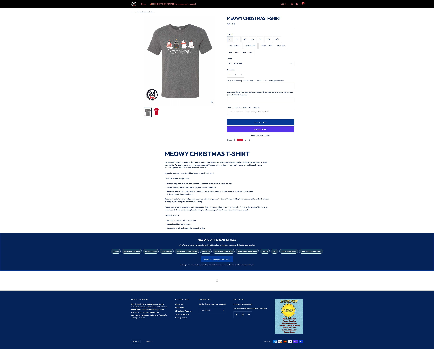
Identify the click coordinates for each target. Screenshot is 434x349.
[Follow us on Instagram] (243, 314)
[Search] (292, 4)
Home (143, 4)
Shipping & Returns (183, 311)
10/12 (268, 39)
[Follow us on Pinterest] (249, 314)
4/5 (245, 39)
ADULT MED (250, 46)
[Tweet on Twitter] (246, 140)
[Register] (223, 310)
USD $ (283, 4)
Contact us (179, 307)
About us (179, 304)
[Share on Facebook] (234, 140)
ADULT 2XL (233, 52)
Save (240, 140)
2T (230, 39)
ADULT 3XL (247, 52)
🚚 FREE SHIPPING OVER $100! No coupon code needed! (173, 4)
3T (237, 39)
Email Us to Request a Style (217, 259)
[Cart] (302, 4)
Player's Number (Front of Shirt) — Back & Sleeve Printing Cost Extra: (255, 81)
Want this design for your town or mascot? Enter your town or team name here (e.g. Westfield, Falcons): (260, 93)
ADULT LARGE (266, 46)
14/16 (277, 39)
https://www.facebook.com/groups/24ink (250, 308)
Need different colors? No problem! (243, 107)
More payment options (260, 135)
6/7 (252, 39)
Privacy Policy (181, 318)
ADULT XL (281, 46)
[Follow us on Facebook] (237, 314)
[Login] (297, 4)
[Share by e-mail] (249, 140)
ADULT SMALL (235, 46)
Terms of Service (182, 314)
